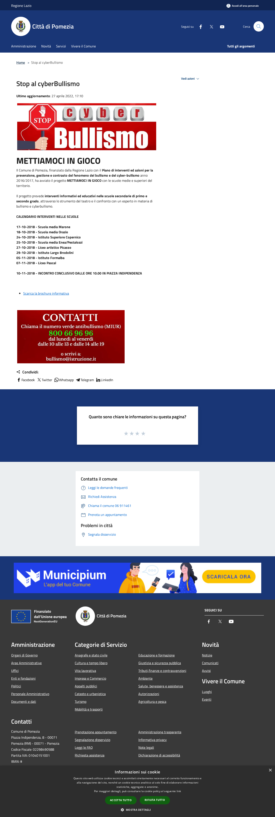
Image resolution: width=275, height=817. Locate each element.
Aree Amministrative (26, 662)
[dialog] (137, 791)
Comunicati (210, 662)
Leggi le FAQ (84, 747)
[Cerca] (259, 26)
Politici (16, 686)
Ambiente (145, 678)
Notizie (207, 655)
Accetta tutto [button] (121, 800)
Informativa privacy (152, 739)
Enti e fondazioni (23, 678)
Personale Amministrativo (30, 693)
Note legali (146, 747)
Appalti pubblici (86, 686)
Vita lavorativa (85, 670)
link (179, 791)
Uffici (15, 670)
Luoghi (207, 691)
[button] (137, 810)
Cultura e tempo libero (91, 662)
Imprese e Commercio (90, 678)
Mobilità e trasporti (89, 709)
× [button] (270, 770)
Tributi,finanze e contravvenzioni (162, 670)
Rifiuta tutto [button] (155, 800)
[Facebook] (199, 26)
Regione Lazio (21, 5)
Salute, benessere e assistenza (160, 686)
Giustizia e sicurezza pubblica (159, 662)
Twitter (47, 379)
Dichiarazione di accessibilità (159, 755)
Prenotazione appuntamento (95, 732)
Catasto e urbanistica (90, 693)
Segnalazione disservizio (92, 739)
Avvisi (206, 670)
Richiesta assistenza (89, 755)
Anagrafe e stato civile (91, 655)
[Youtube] (220, 26)
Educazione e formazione (156, 655)
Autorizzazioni (148, 693)
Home (20, 62)
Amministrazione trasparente (159, 732)
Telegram (87, 379)
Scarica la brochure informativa (46, 293)
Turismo (80, 701)
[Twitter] (209, 26)
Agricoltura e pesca (152, 701)
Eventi (206, 699)
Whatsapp (66, 379)
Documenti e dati (23, 701)
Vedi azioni (188, 78)
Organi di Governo (24, 655)
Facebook (28, 379)
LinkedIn (107, 379)
